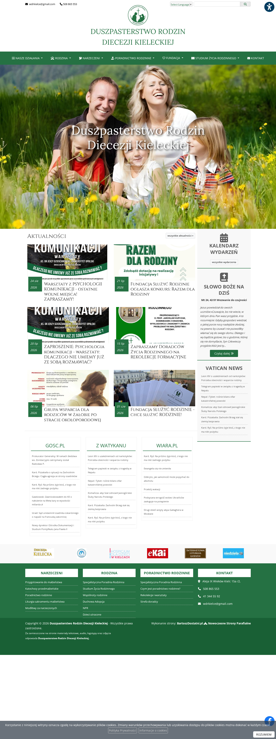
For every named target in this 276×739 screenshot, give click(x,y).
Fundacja (173, 58)
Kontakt (257, 58)
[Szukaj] (245, 4)
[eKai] (157, 553)
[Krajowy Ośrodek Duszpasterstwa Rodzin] (81, 553)
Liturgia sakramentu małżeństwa (44, 601)
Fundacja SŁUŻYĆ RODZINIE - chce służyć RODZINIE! (163, 412)
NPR (85, 608)
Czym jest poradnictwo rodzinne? (160, 588)
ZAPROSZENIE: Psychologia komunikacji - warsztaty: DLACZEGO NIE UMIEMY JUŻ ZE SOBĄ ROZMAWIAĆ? (74, 354)
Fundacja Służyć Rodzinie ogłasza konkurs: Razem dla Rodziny (163, 289)
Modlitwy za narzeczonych (41, 608)
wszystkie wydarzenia (224, 262)
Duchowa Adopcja (93, 601)
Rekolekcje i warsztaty (153, 595)
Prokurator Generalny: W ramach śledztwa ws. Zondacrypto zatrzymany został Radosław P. (54, 460)
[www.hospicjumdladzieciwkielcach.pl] (119, 553)
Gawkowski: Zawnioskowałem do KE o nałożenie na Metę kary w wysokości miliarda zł (52, 500)
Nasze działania (27, 58)
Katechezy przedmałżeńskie (41, 588)
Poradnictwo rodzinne (133, 58)
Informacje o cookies (153, 730)
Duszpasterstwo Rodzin (138, 37)
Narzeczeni (91, 58)
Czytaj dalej (222, 353)
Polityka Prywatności (122, 730)
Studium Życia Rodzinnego (216, 58)
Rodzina (61, 58)
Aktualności (46, 236)
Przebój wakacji (152, 489)
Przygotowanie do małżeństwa (43, 582)
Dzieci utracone (92, 614)
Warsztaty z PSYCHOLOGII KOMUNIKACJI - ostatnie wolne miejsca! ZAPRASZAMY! (73, 291)
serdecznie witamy (138, 164)
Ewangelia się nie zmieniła (157, 468)
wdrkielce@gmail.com (41, 4)
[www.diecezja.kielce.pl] (43, 553)
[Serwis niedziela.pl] (233, 553)
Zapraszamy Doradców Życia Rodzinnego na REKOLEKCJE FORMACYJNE (158, 352)
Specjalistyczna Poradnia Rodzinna (103, 582)
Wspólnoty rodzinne (95, 595)
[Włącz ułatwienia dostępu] (269, 7)
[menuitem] (27, 58)
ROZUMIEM (264, 734)
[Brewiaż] (195, 553)
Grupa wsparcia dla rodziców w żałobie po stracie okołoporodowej (72, 415)
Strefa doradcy (149, 601)
